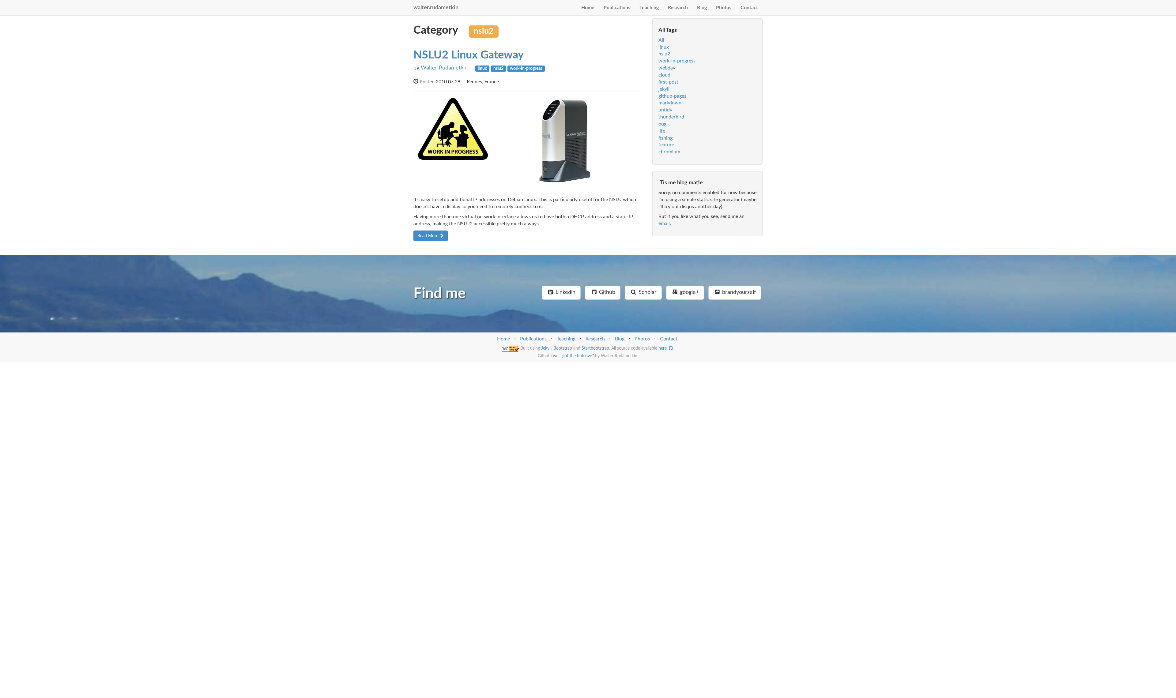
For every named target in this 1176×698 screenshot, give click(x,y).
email (664, 223)
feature (666, 144)
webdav (666, 68)
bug (662, 124)
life (661, 131)
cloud (664, 75)
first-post (668, 82)
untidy (665, 109)
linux (663, 47)
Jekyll (546, 348)
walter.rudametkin (435, 7)
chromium (669, 151)
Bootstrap (562, 348)
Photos (723, 7)
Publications (617, 7)
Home (587, 7)
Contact (749, 7)
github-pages (672, 96)
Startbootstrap (595, 348)
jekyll (663, 89)
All (661, 40)
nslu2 (664, 53)
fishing (665, 138)
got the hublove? (578, 356)
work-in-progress (676, 60)
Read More (428, 236)
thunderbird (671, 116)
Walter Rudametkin (444, 68)
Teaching (649, 7)
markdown (669, 102)
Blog (702, 7)
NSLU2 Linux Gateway (468, 55)
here (663, 348)
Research (678, 7)
